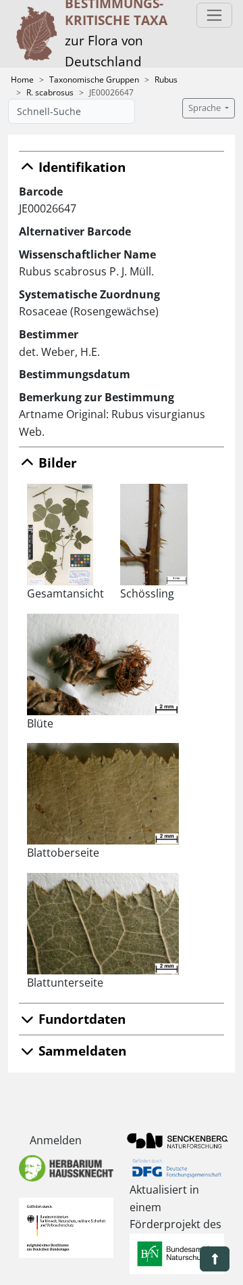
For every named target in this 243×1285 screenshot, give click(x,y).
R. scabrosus (50, 92)
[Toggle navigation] (214, 15)
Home (22, 79)
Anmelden (56, 1140)
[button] (215, 1258)
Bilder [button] (56, 462)
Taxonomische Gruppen (94, 79)
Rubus (166, 79)
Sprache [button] (205, 108)
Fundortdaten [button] (80, 1019)
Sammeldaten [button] (80, 1050)
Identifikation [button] (80, 167)
